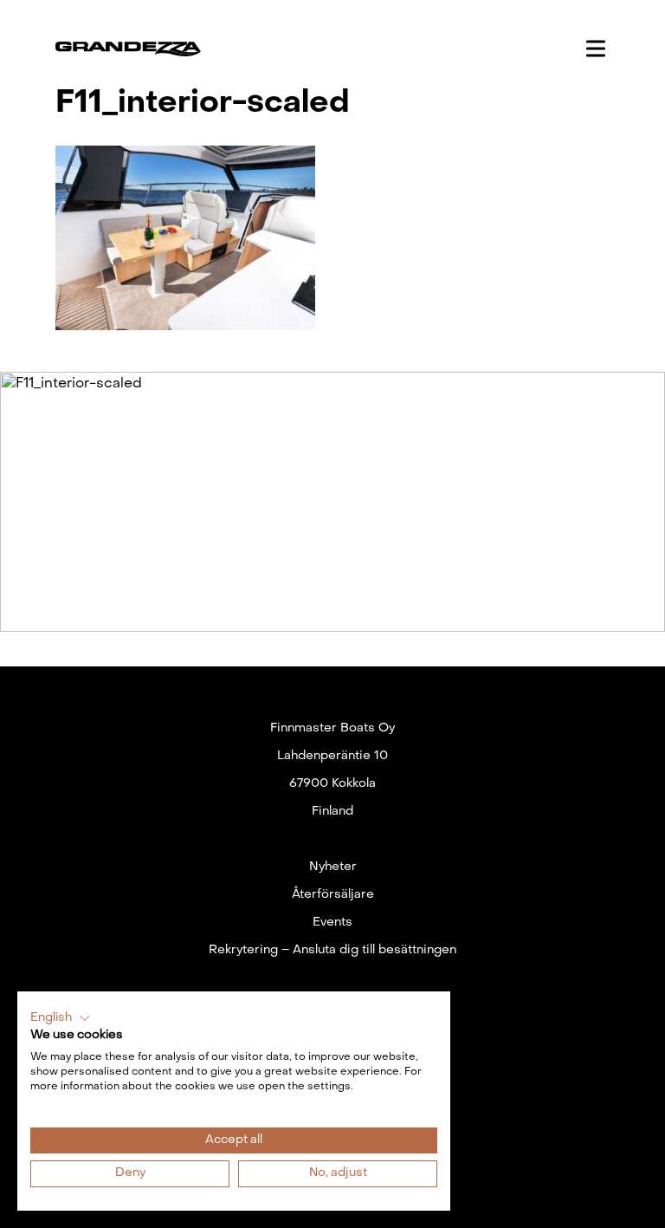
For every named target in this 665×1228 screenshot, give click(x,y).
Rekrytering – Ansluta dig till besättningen (332, 950)
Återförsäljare (333, 894)
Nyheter (333, 867)
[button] (60, 1018)
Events (332, 922)
